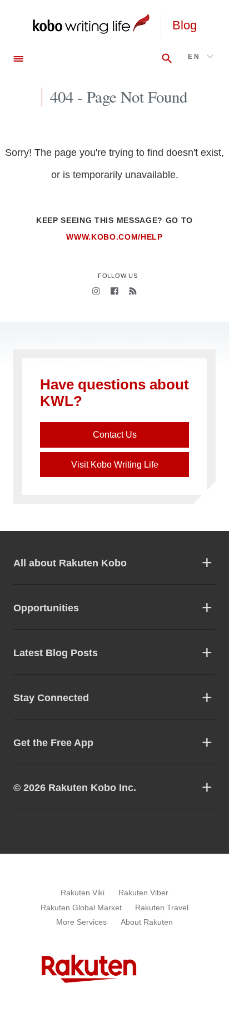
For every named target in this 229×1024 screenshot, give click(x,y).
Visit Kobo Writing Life (114, 464)
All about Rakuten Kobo (70, 563)
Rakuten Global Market (81, 907)
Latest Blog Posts (55, 652)
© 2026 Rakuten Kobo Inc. (74, 787)
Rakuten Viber (143, 892)
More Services (81, 921)
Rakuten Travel (161, 907)
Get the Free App (53, 742)
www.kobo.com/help (114, 237)
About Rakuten (147, 921)
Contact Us (115, 434)
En (194, 56)
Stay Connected (51, 697)
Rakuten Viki (82, 892)
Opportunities (46, 608)
